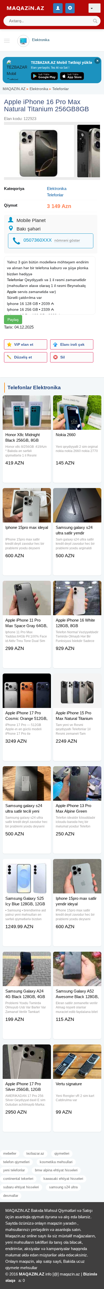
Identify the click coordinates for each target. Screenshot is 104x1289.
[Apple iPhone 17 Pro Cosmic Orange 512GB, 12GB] (27, 680)
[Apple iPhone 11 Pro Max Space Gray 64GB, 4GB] (27, 587)
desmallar (10, 1196)
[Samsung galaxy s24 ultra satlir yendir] (77, 494)
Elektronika (39, 89)
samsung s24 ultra (63, 1187)
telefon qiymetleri (16, 1162)
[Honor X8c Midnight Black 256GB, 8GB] (27, 402)
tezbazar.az (35, 1153)
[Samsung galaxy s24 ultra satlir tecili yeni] (27, 772)
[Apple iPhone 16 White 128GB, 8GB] (77, 587)
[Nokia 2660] (77, 402)
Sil (62, 357)
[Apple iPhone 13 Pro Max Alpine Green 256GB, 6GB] (77, 772)
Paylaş (13, 319)
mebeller (9, 1153)
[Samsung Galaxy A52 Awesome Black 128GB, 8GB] (77, 958)
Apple (12, 292)
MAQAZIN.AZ (14, 89)
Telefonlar (60, 89)
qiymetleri (61, 1153)
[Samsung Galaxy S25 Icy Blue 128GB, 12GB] (27, 865)
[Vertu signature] (77, 1051)
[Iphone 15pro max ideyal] (27, 494)
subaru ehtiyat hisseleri (21, 1187)
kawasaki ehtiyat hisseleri (63, 1179)
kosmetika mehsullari (56, 1162)
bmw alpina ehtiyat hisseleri (56, 1170)
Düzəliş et (23, 357)
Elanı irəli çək (72, 344)
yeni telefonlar (14, 1170)
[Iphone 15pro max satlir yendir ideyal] (77, 865)
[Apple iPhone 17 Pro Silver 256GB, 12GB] (27, 1051)
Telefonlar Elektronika (34, 387)
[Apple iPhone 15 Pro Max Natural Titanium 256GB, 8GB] (77, 680)
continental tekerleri (18, 1179)
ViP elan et (23, 344)
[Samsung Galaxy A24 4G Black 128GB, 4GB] (27, 958)
